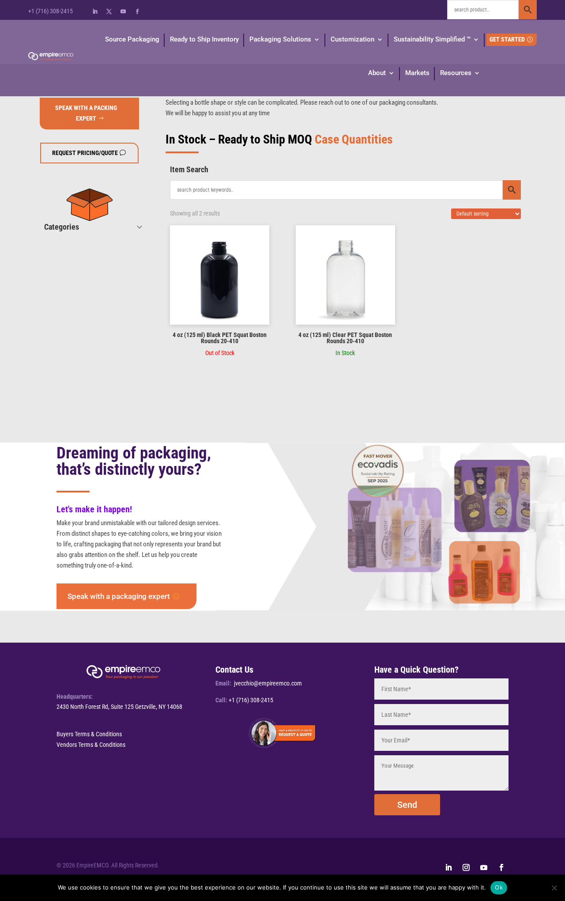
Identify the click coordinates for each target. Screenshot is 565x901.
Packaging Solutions (280, 39)
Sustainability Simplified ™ (432, 39)
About (377, 73)
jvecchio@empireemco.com (268, 683)
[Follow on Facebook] (137, 11)
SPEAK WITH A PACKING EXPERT (86, 113)
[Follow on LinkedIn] (95, 11)
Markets (417, 73)
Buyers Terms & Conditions (89, 734)
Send (407, 804)
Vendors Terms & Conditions (90, 744)
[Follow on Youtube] (123, 11)
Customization (352, 39)
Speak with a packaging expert (119, 596)
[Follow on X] (109, 11)
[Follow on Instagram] (466, 867)
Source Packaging (132, 39)
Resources (455, 73)
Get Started (507, 39)
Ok (499, 887)
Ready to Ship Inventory (204, 39)
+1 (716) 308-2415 (50, 11)
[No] (554, 887)
